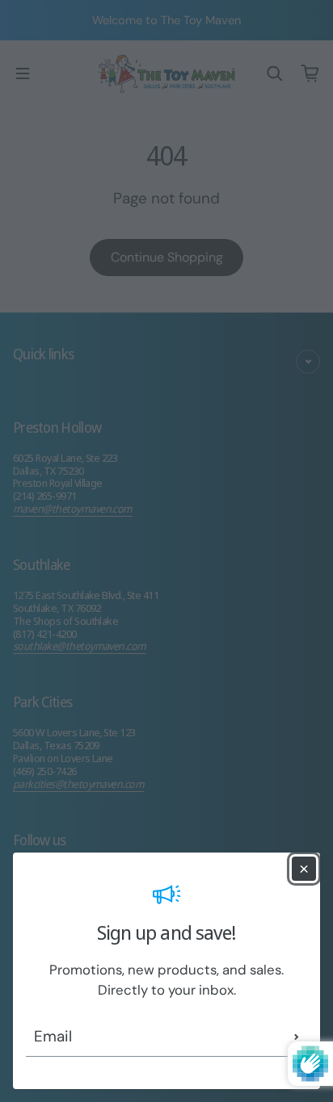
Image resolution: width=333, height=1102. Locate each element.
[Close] (304, 869)
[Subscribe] (296, 1036)
